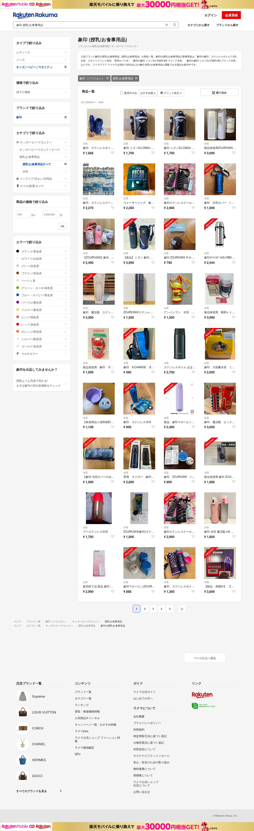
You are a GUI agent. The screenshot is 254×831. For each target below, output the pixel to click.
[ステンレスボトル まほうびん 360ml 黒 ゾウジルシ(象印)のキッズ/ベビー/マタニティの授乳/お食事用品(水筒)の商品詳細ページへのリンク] (180, 344)
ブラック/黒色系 (31, 251)
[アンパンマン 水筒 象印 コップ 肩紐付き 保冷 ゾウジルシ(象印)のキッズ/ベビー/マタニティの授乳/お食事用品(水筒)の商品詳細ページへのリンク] (180, 289)
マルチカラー (29, 354)
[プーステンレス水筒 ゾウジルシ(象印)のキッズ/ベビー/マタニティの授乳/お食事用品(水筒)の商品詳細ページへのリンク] (99, 508)
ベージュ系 (28, 280)
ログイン (210, 15)
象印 (19, 117)
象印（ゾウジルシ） (92, 78)
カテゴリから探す (199, 25)
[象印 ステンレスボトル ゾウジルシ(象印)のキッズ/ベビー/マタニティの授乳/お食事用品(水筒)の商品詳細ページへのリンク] (180, 563)
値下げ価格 (23, 92)
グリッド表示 (171, 93)
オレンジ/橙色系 (31, 332)
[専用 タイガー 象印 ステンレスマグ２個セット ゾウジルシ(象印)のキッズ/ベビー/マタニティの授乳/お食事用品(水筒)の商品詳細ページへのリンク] (139, 453)
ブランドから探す (227, 25)
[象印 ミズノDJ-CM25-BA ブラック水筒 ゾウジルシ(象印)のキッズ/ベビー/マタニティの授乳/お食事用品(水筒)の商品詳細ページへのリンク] (139, 124)
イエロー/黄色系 (31, 310)
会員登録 (231, 15)
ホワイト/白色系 (31, 258)
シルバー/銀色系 (31, 339)
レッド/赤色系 (30, 324)
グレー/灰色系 (30, 266)
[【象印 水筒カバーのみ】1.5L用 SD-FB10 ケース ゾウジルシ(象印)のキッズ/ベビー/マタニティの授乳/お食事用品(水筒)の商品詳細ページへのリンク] (99, 453)
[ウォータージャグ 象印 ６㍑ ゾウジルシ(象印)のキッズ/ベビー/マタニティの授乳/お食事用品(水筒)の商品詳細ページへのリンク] (139, 179)
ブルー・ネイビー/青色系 (37, 295)
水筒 (85, 143)
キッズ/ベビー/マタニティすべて (39, 149)
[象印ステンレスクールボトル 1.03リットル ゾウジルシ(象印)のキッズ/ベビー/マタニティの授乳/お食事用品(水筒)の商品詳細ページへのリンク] (180, 179)
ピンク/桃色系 (30, 317)
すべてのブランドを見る (31, 791)
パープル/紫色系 (31, 302)
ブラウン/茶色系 (31, 273)
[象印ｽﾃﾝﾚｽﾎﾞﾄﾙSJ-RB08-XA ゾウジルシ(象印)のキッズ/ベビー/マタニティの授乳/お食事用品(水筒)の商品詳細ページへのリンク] (220, 234)
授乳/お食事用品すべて (37, 164)
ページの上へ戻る (205, 658)
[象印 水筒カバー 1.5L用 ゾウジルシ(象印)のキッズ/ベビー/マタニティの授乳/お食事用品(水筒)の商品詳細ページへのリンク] (220, 179)
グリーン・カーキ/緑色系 (37, 288)
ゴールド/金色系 (31, 346)
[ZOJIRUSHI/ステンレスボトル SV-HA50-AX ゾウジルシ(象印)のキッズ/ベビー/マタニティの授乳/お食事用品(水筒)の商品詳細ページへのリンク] (139, 289)
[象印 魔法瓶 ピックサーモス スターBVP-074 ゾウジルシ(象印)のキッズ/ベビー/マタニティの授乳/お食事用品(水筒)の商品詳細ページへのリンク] (220, 399)
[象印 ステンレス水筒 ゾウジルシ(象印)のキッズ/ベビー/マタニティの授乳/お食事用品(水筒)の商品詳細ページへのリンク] (139, 399)
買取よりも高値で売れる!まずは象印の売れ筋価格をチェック (38, 383)
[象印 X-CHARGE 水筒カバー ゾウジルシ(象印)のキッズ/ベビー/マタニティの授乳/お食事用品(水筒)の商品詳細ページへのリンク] (139, 344)
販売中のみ (130, 93)
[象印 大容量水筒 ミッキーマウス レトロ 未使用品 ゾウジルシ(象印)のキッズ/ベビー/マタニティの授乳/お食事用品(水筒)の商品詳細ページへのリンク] (220, 344)
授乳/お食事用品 (123, 78)
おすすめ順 (147, 93)
